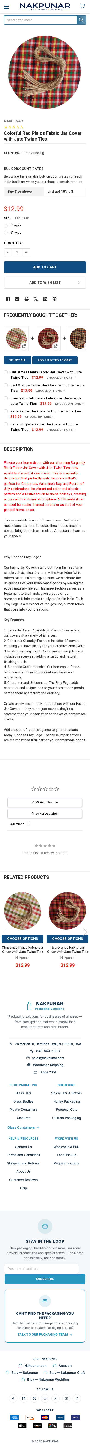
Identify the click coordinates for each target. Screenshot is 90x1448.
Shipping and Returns (23, 1163)
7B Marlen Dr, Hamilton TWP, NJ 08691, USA (48, 1044)
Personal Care (66, 1109)
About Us (23, 1171)
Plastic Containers (23, 1109)
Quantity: (13, 243)
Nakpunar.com (36, 1365)
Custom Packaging (66, 1118)
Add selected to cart (55, 360)
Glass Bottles (23, 1101)
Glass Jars (23, 1093)
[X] (36, 299)
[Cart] (83, 6)
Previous (4, 932)
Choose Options (60, 377)
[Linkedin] (45, 299)
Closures (23, 1118)
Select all (17, 360)
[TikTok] (77, 1398)
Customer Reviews (23, 1180)
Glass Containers (21, 1127)
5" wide (15, 226)
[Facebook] (8, 299)
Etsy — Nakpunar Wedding (48, 1379)
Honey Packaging (66, 1101)
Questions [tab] (17, 824)
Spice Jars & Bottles (66, 1093)
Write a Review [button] (47, 802)
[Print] (27, 299)
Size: (17, 218)
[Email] (17, 299)
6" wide (15, 232)
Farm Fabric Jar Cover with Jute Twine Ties (46, 411)
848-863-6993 (48, 1051)
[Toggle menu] (6, 6)
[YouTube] (66, 1398)
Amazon (65, 1365)
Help (23, 1188)
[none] (45, 72)
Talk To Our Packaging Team (43, 1334)
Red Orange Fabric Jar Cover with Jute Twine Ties (67, 949)
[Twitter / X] (34, 1398)
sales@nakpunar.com (48, 1058)
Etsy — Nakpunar (24, 1372)
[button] (45, 283)
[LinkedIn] (55, 1398)
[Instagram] (24, 1398)
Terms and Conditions (23, 1155)
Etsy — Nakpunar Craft (67, 1372)
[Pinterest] (55, 299)
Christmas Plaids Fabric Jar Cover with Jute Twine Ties (22, 949)
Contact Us (23, 1147)
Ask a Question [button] (47, 813)
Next (85, 932)
